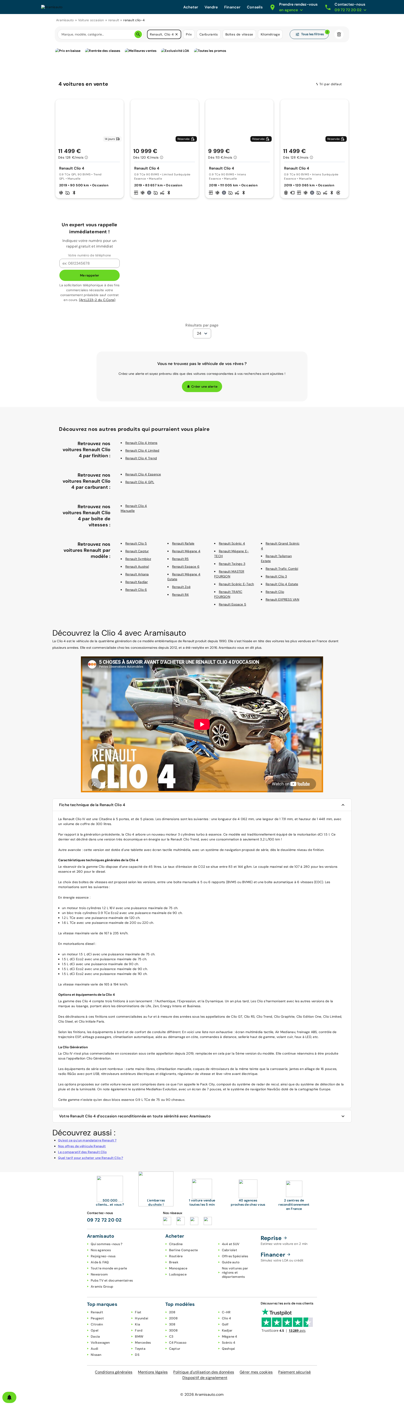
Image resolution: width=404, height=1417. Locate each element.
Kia (137, 1324)
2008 (173, 1318)
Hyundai (141, 1318)
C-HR (226, 1312)
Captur (174, 1348)
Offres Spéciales (235, 1256)
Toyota (140, 1348)
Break (173, 1262)
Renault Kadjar (136, 582)
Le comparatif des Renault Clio (82, 1152)
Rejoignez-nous (103, 1256)
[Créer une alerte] (9, 1397)
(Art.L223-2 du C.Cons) (97, 300)
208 (172, 1312)
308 (172, 1324)
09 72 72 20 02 (104, 1220)
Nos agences (101, 1250)
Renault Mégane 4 (186, 551)
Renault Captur (137, 551)
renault (113, 20)
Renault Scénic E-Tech (236, 584)
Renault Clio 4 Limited (142, 450)
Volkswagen (100, 1342)
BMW (139, 1336)
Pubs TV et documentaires (112, 1280)
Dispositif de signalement (204, 1377)
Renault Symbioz (138, 559)
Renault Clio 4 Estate (282, 584)
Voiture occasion (91, 20)
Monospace (178, 1268)
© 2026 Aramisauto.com (202, 1394)
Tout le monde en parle (109, 1268)
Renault (97, 1312)
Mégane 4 (229, 1336)
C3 (171, 1336)
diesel (89, 944)
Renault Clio (275, 592)
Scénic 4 (228, 1342)
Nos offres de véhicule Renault (82, 1146)
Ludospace (178, 1274)
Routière (176, 1256)
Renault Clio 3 (276, 576)
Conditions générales (113, 1372)
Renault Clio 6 (136, 590)
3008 (173, 1330)
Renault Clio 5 (136, 543)
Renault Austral (137, 566)
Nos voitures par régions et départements (235, 1272)
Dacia (95, 1336)
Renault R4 (180, 594)
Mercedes (143, 1342)
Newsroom (99, 1274)
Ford (138, 1330)
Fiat (138, 1312)
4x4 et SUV (231, 1244)
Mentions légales (153, 1372)
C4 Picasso (178, 1342)
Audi (94, 1348)
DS (137, 1355)
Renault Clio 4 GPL (139, 482)
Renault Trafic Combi (282, 569)
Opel (94, 1330)
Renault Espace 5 (232, 604)
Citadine (176, 1244)
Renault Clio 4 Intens (141, 443)
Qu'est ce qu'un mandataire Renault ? (87, 1140)
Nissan (96, 1355)
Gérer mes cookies (256, 1372)
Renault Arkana (137, 574)
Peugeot (97, 1318)
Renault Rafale (183, 543)
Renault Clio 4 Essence (143, 474)
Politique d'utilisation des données (203, 1372)
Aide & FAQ (100, 1262)
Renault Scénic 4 (232, 543)
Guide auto (231, 1262)
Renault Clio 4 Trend (141, 458)
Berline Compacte (183, 1250)
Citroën (97, 1324)
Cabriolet (229, 1250)
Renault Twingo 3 (232, 564)
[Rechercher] (138, 34)
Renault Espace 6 (185, 566)
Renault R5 (180, 559)
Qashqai (228, 1348)
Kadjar (227, 1330)
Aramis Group (102, 1286)
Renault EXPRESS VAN (282, 599)
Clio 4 (226, 1318)
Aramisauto (65, 20)
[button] (176, 34)
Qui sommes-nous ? (106, 1244)
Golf (225, 1324)
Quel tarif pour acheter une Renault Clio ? (90, 1158)
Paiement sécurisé (294, 1372)
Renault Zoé (181, 587)
